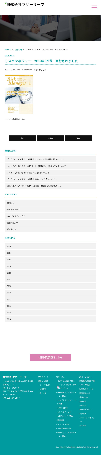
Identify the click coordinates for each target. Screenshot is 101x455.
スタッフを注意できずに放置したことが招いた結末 (28, 172)
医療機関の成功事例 (87, 381)
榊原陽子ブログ (13, 209)
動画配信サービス (86, 389)
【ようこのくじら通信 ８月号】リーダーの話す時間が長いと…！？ (35, 159)
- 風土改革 (42, 393)
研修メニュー (61, 377)
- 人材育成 (42, 389)
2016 (9, 306)
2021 (9, 279)
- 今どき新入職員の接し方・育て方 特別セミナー (67, 383)
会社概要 (82, 414)
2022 (9, 273)
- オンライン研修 (62, 424)
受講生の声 (11, 229)
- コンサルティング (63, 412)
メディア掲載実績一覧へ (15, 119)
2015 (9, 312)
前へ (23, 138)
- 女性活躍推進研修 (63, 428)
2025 (9, 253)
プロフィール (43, 377)
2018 (9, 292)
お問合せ (82, 425)
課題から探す (43, 381)
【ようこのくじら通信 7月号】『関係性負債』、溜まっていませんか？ (37, 166)
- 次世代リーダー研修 (64, 416)
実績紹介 (82, 401)
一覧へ (50, 138)
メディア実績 (84, 385)
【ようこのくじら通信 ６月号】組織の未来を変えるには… (32, 179)
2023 (9, 266)
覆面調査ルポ (12, 222)
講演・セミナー (85, 377)
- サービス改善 (44, 385)
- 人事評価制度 (62, 408)
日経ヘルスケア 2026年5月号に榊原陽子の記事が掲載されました (34, 186)
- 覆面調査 (60, 420)
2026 (9, 246)
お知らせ (18, 49)
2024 (9, 259)
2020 (9, 286)
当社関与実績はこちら (50, 357)
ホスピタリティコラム (16, 216)
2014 (9, 319)
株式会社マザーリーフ (15, 377)
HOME (8, 49)
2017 (9, 299)
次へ (78, 138)
